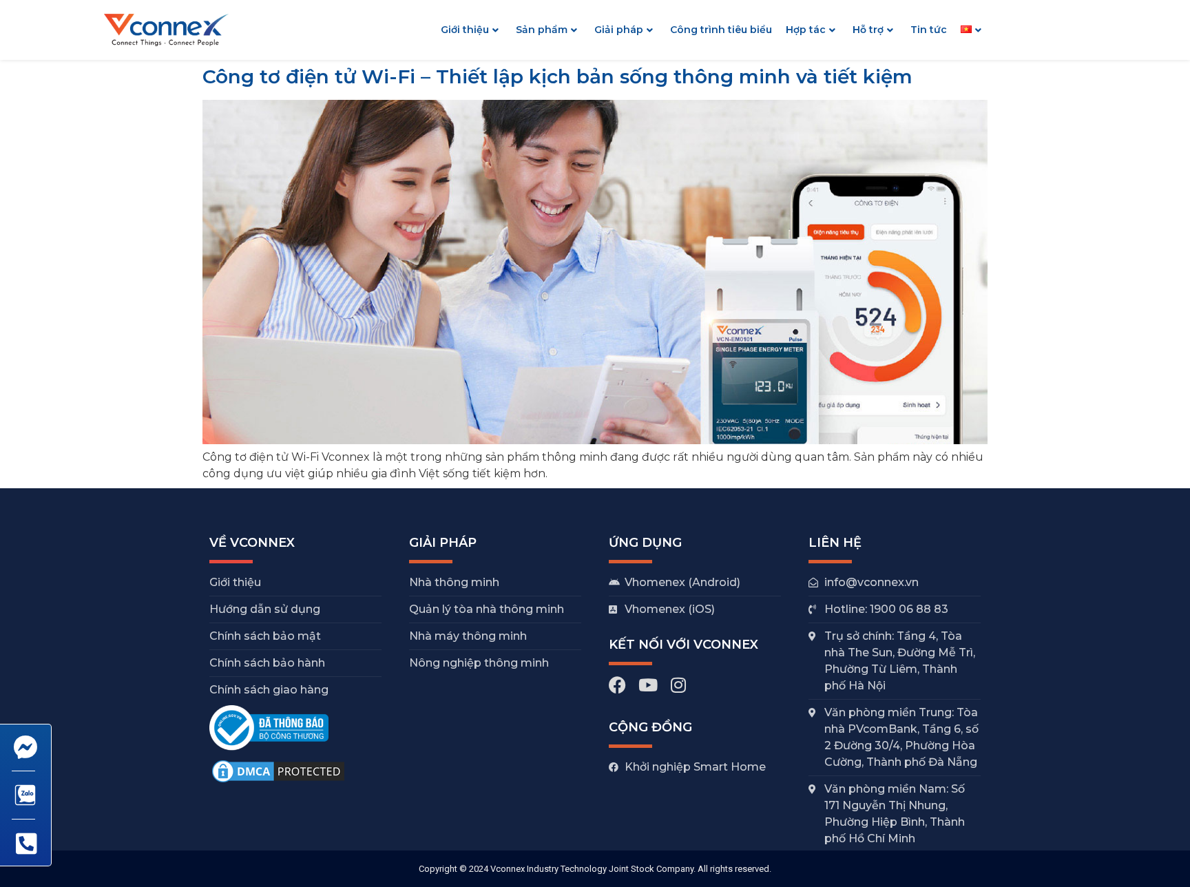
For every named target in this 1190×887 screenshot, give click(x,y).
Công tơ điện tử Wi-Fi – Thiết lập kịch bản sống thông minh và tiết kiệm (557, 76)
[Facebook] (617, 684)
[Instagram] (678, 684)
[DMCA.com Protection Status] (278, 781)
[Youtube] (647, 684)
